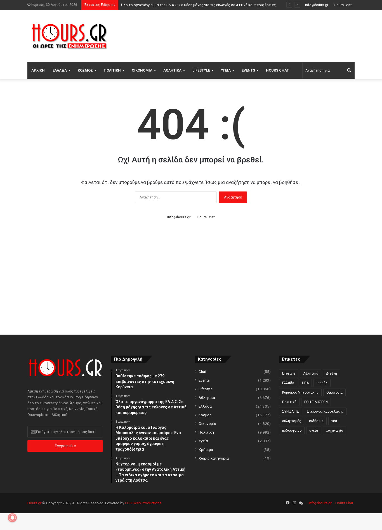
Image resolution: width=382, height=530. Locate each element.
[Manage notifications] (12, 517)
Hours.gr (34, 503)
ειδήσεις (316, 421)
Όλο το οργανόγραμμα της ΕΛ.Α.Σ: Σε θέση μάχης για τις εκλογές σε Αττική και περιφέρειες (198, 5)
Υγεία (226, 70)
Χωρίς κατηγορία (214, 458)
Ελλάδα (60, 70)
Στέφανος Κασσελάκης (325, 411)
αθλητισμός (291, 421)
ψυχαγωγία (334, 430)
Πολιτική (112, 70)
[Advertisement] (247, 35)
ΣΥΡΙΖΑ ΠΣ (290, 411)
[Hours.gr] (69, 36)
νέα (334, 421)
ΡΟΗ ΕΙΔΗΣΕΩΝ (316, 402)
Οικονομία (142, 70)
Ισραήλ (322, 383)
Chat (202, 371)
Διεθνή (331, 373)
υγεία (313, 430)
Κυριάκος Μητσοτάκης (300, 392)
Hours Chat (343, 5)
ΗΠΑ (305, 383)
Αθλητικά (172, 70)
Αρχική (38, 70)
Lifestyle (201, 70)
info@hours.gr (316, 5)
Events (248, 70)
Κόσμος (85, 70)
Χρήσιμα (206, 449)
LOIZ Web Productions (143, 503)
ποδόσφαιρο (291, 430)
